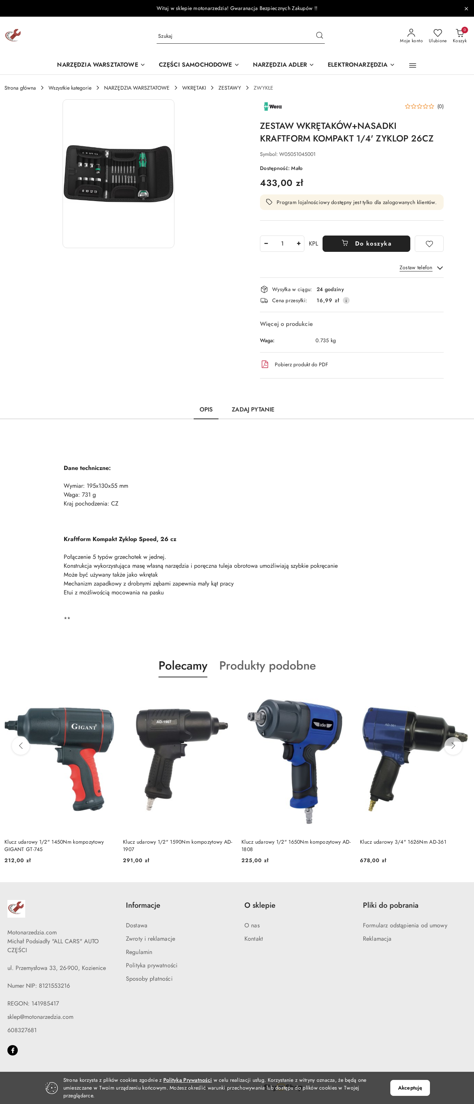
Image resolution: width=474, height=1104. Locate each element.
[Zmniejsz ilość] (265, 243)
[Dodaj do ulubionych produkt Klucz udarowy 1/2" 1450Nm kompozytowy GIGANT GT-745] (105, 694)
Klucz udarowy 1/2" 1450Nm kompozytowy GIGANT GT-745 (54, 845)
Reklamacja (377, 938)
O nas (252, 925)
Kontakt (253, 938)
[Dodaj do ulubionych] (429, 244)
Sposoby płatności (149, 978)
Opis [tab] (206, 409)
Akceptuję (410, 1087)
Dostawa (136, 925)
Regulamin (139, 952)
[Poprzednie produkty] (20, 746)
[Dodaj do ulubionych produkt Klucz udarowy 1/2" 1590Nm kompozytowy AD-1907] (224, 694)
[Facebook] (12, 1050)
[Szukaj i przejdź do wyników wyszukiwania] (319, 36)
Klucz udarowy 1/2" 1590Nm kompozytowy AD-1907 (177, 845)
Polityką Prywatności (187, 1080)
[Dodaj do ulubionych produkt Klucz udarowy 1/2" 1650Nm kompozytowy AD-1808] (342, 694)
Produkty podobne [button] (267, 665)
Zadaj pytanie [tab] (253, 409)
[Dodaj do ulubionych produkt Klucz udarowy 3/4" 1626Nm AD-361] (461, 694)
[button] (412, 65)
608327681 (22, 1030)
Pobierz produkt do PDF (301, 364)
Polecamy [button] (182, 665)
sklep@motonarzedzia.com (40, 1017)
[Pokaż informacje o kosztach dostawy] (346, 300)
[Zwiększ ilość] (298, 243)
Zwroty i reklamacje (150, 938)
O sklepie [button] (260, 905)
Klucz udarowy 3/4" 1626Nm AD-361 (403, 841)
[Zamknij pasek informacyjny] (466, 8)
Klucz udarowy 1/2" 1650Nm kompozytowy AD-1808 (296, 845)
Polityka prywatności (151, 965)
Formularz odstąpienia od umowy (405, 925)
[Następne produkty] (453, 746)
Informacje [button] (143, 905)
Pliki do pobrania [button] (390, 905)
